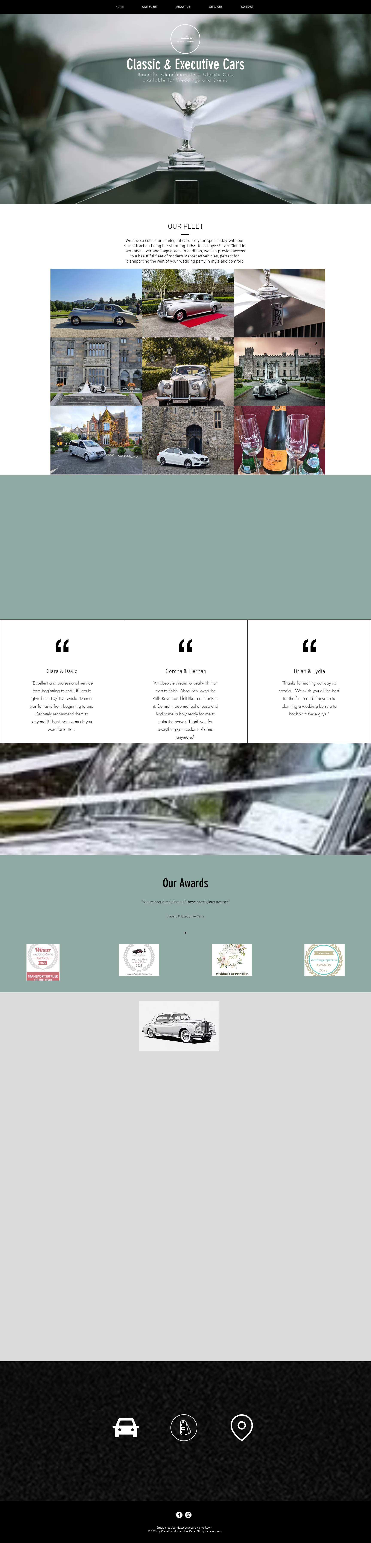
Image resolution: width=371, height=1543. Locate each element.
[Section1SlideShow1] (185, 933)
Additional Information (163, 1246)
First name (155, 1078)
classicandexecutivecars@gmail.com (188, 1528)
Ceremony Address (162, 1190)
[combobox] (176, 1181)
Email (151, 1113)
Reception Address (161, 1208)
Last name (155, 1096)
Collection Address (161, 1148)
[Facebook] (179, 178)
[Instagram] (191, 178)
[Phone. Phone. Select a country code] (153, 1139)
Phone (152, 1131)
